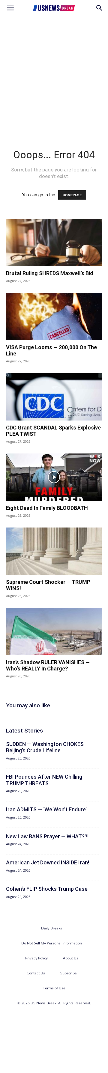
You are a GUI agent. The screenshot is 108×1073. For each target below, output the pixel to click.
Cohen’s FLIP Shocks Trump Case (47, 889)
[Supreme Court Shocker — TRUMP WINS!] (54, 551)
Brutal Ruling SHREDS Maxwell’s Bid (49, 273)
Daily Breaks (51, 928)
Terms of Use (54, 988)
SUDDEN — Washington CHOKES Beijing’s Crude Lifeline (45, 747)
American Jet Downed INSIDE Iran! (47, 862)
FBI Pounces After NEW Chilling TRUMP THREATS (44, 780)
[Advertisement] (54, 73)
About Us (70, 958)
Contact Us (36, 973)
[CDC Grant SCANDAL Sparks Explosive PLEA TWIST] (54, 397)
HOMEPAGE (72, 195)
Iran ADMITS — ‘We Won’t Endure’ (46, 809)
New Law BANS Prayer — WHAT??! (47, 836)
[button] (10, 8)
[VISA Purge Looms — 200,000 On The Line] (54, 316)
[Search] (99, 8)
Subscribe (68, 973)
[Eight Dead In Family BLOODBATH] (54, 477)
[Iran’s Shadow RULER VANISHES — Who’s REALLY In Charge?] (54, 631)
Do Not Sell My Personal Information (51, 943)
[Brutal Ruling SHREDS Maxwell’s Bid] (54, 242)
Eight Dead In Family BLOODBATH (47, 508)
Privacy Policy (36, 958)
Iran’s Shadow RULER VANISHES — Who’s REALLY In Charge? (48, 665)
